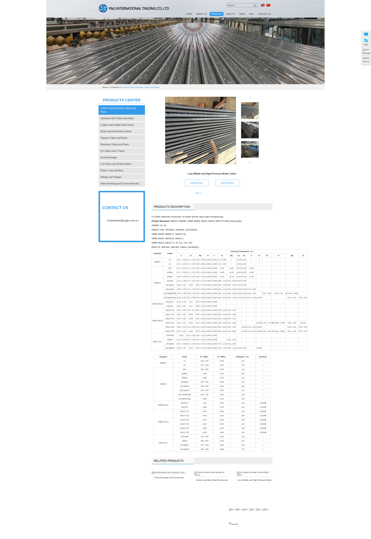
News (242, 14)
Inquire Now (196, 183)
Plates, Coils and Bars (111, 170)
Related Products (168, 460)
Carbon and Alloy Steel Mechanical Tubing (212, 480)
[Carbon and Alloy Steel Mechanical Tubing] (211, 473)
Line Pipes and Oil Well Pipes (115, 164)
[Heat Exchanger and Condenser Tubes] (169, 472)
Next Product (227, 183)
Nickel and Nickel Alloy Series (115, 131)
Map (251, 14)
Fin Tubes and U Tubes (112, 151)
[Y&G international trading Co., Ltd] (134, 9)
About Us (201, 14)
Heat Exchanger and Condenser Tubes (169, 477)
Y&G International (121, 234)
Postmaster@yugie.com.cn (122, 220)
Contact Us (264, 14)
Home (189, 14)
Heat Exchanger (108, 157)
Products (216, 14)
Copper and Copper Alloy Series (117, 125)
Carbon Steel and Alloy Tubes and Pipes (141, 87)
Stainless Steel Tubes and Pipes (117, 118)
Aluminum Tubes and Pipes (114, 144)
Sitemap (251, 519)
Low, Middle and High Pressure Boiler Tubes (254, 480)
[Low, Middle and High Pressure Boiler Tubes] (200, 130)
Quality (230, 14)
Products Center (122, 100)
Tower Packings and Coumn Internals (119, 183)
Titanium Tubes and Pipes (113, 138)
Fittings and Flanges (110, 177)
